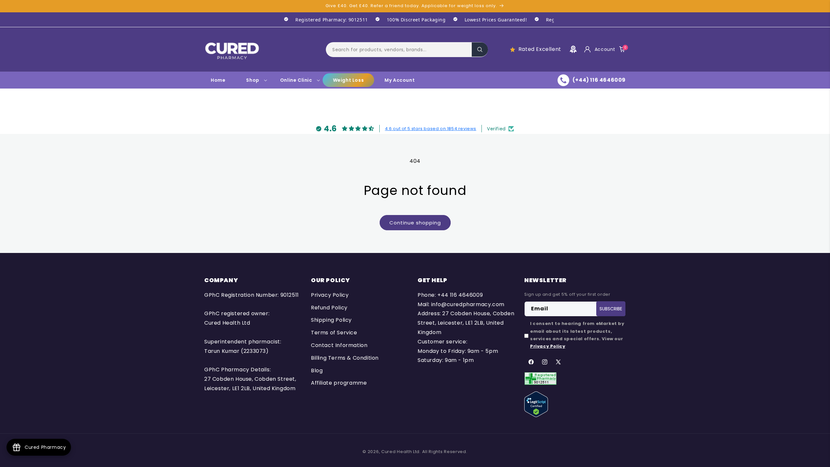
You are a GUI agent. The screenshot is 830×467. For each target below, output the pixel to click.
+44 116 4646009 (460, 295)
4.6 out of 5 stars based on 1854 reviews (430, 129)
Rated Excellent (539, 49)
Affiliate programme (339, 383)
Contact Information (339, 345)
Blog (317, 370)
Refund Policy (329, 307)
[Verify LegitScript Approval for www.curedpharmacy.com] (536, 404)
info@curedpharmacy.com (467, 304)
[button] (407, 49)
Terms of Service (334, 332)
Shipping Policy (331, 320)
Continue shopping (415, 222)
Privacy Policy (330, 295)
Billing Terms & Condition (345, 358)
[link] (322, 20)
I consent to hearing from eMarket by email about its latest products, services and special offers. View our (577, 334)
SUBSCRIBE (610, 308)
